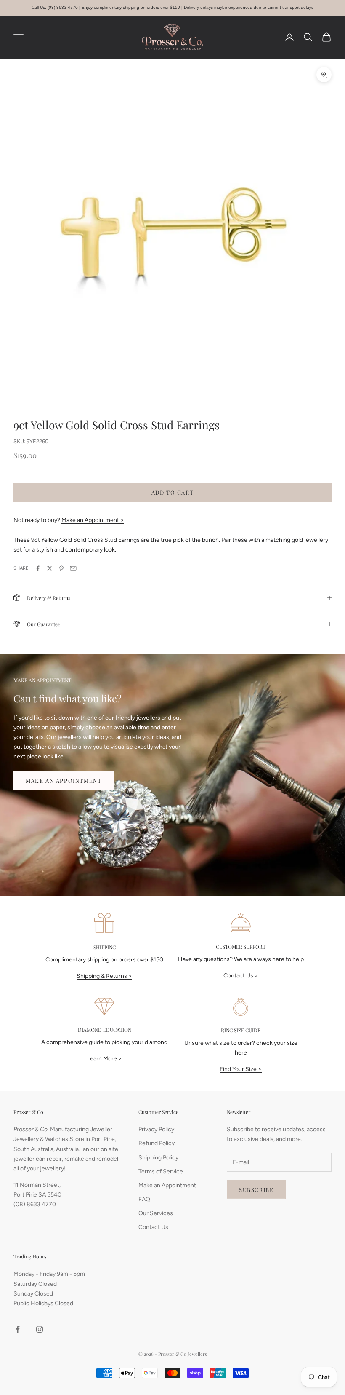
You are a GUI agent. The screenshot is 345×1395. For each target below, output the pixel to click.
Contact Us (153, 1227)
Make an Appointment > (92, 520)
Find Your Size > (241, 1069)
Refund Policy (156, 1143)
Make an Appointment (63, 780)
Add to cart (172, 492)
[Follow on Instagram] (39, 1329)
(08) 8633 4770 (34, 1204)
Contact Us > (240, 975)
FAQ (144, 1199)
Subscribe (256, 1189)
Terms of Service (160, 1171)
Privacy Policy (156, 1129)
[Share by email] (73, 568)
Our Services (155, 1213)
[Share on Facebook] (37, 568)
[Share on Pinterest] (61, 568)
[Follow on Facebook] (17, 1329)
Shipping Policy (158, 1157)
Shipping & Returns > (104, 976)
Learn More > (104, 1058)
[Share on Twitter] (49, 568)
